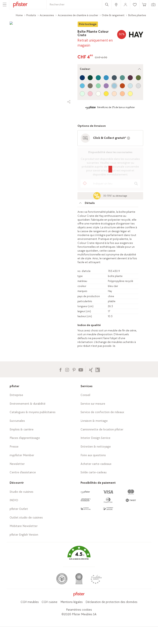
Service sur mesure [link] (93, 404)
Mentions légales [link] (72, 602)
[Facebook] (60, 369)
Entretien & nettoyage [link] (96, 447)
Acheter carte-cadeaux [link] (96, 464)
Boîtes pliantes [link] (137, 15)
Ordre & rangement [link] (113, 15)
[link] (116, 4)
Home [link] (19, 15)
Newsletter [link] (17, 464)
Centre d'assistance (23, 472)
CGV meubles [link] (30, 602)
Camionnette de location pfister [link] (102, 429)
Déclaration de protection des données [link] (111, 602)
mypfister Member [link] (22, 455)
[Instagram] (67, 369)
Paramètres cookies (79, 610)
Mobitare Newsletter (24, 526)
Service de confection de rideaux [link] (102, 412)
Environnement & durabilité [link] (27, 404)
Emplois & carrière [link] (22, 429)
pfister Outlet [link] (19, 509)
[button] (79, 555)
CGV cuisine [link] (49, 602)
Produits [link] (31, 15)
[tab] (107, 204)
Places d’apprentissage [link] (25, 438)
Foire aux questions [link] (93, 455)
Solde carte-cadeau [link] (94, 472)
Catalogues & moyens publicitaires (32, 412)
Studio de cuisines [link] (21, 492)
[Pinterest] (74, 369)
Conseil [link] (85, 395)
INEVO (14, 500)
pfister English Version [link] (24, 535)
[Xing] (90, 369)
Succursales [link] (17, 421)
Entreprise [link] (16, 395)
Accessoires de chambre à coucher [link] (78, 15)
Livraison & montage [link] (94, 421)
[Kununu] (97, 369)
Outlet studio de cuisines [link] (26, 517)
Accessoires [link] (47, 15)
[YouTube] (80, 369)
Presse (14, 447)
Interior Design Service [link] (95, 438)
